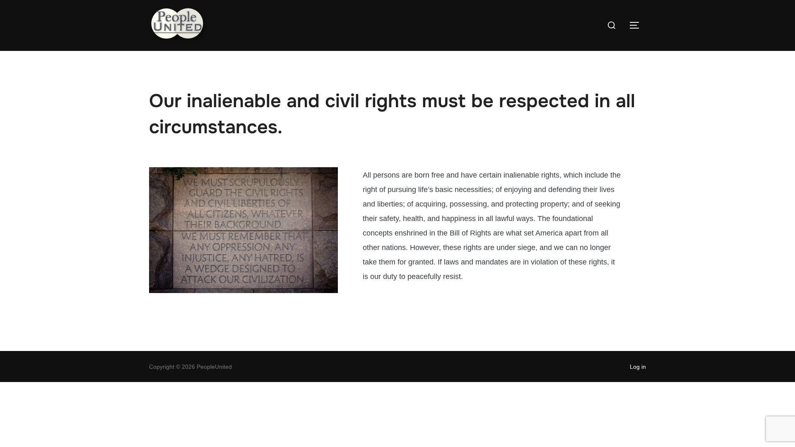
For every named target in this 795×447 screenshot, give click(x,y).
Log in (638, 366)
